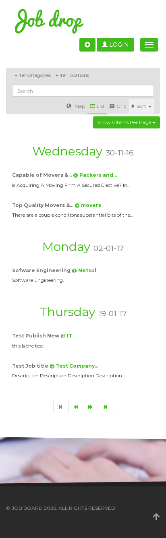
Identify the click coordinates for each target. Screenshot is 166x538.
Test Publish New (36, 336)
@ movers (88, 205)
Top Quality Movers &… (43, 205)
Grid (121, 106)
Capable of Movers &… (42, 175)
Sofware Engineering (42, 270)
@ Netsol (84, 270)
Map (79, 106)
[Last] (105, 407)
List (101, 106)
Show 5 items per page (125, 122)
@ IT (66, 336)
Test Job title (31, 366)
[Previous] (75, 407)
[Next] (90, 407)
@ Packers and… (95, 175)
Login (118, 44)
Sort (142, 106)
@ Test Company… (74, 366)
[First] (60, 407)
